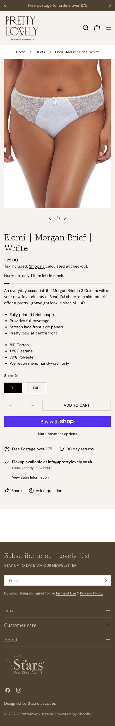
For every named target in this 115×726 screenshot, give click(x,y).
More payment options (57, 434)
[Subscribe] (105, 580)
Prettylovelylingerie (36, 713)
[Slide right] (65, 218)
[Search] (85, 27)
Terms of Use (66, 593)
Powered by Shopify (73, 713)
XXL (36, 387)
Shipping (37, 266)
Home (21, 52)
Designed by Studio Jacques (30, 703)
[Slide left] (49, 218)
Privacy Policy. (91, 593)
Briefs (40, 52)
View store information (30, 477)
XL (13, 387)
